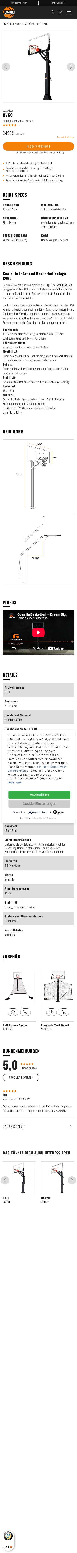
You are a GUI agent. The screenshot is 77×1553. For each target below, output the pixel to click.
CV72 (6, 1198)
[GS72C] (57, 1177)
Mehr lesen (15, 782)
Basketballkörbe (26, 23)
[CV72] (19, 1177)
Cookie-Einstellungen (39, 804)
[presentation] (6, 67)
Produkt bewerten (21, 1077)
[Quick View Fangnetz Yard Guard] (51, 1012)
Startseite (9, 23)
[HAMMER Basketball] (9, 12)
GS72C (45, 1198)
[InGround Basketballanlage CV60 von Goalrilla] (38, 67)
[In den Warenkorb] (25, 1012)
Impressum (26, 818)
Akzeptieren (39, 795)
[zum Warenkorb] (60, 12)
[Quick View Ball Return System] (13, 1012)
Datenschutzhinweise (45, 818)
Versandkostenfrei (38, 152)
